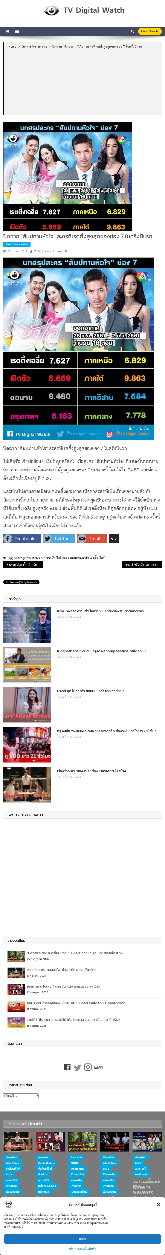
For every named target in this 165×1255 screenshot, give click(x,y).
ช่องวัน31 (42, 1174)
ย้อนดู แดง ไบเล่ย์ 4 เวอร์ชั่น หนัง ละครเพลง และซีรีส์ (63, 986)
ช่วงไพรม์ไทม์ (13, 1169)
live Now (148, 31)
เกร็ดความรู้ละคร (47, 1186)
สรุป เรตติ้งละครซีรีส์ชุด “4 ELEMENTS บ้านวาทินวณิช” (147, 1190)
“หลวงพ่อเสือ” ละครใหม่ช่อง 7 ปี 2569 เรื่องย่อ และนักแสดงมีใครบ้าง (75, 953)
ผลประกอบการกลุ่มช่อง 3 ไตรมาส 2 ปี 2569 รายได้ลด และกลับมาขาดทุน (77, 1003)
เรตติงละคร (141, 1174)
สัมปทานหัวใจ (79, 558)
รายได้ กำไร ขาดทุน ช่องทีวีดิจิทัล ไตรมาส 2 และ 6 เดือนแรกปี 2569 (73, 1019)
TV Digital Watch (44, 251)
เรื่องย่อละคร (12, 1192)
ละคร (65, 558)
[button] (158, 1205)
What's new (12, 1163)
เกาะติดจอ (11, 1186)
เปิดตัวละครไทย (79, 1192)
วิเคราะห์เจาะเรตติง (17, 244)
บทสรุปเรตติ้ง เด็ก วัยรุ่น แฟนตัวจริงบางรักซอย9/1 (26, 565)
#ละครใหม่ (11, 1157)
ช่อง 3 (9, 1174)
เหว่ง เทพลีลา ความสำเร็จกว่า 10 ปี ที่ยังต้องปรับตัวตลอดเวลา (100, 611)
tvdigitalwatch (28, 558)
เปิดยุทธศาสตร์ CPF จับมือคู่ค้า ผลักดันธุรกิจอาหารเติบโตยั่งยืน (101, 651)
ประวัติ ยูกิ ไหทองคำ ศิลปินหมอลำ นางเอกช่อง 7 (90, 690)
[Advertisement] (83, 82)
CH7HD (75, 1163)
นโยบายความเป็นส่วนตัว (82, 1248)
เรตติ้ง (94, 558)
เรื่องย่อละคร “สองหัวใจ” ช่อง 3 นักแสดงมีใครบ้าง (91, 771)
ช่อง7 (42, 558)
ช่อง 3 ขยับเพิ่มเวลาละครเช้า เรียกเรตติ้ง (143, 565)
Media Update (46, 1163)
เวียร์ (102, 558)
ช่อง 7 (138, 1163)
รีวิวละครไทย (77, 1174)
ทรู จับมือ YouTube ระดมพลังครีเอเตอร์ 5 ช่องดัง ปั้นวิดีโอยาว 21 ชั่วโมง (106, 731)
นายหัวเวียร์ (53, 558)
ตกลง (82, 1239)
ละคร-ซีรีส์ (11, 1180)
